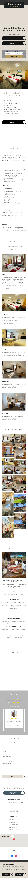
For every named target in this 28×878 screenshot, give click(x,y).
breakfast (11, 105)
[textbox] (14, 746)
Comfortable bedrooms (12, 101)
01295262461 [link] (14, 807)
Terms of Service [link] (14, 782)
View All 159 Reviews (14, 706)
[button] (3, 2)
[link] (14, 2)
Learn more (4, 231)
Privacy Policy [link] (23, 780)
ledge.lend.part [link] (14, 811)
